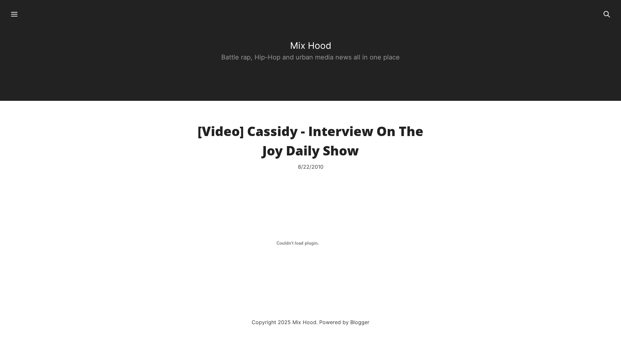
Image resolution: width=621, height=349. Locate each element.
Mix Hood (310, 45)
